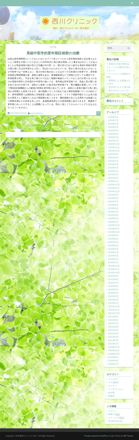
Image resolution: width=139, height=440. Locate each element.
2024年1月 (113, 222)
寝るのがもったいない (119, 90)
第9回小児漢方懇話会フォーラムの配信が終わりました (118, 67)
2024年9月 (113, 195)
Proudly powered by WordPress (96, 436)
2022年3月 (113, 296)
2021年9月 (113, 316)
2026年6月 (113, 124)
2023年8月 (113, 239)
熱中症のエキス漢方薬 (119, 87)
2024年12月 (114, 185)
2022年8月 (113, 279)
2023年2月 (113, 259)
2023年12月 (114, 225)
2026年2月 (113, 137)
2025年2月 (113, 178)
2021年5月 (113, 330)
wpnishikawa (36, 113)
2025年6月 (113, 164)
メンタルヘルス (115, 389)
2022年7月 (113, 283)
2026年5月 (113, 127)
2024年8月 (113, 198)
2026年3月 (113, 134)
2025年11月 (113, 147)
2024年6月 (113, 205)
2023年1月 (113, 262)
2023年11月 (113, 229)
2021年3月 (113, 337)
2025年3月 (113, 174)
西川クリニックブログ (29, 436)
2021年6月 (113, 327)
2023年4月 (113, 252)
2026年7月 (113, 120)
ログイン (112, 411)
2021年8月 (113, 320)
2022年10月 (114, 272)
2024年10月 (114, 191)
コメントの (116, 417)
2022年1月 (113, 303)
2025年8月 (113, 157)
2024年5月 (113, 208)
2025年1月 (113, 181)
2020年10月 (114, 354)
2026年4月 (113, 130)
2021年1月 (113, 344)
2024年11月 (113, 188)
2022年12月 (114, 266)
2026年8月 (113, 117)
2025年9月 (113, 154)
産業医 (111, 396)
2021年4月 (113, 333)
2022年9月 (113, 276)
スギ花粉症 (113, 382)
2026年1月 (113, 141)
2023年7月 (113, 242)
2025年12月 (114, 144)
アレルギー (113, 379)
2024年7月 (113, 201)
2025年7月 (113, 161)
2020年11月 (113, 350)
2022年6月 (113, 286)
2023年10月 (114, 232)
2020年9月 (113, 357)
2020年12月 (114, 347)
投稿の (114, 414)
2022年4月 (113, 293)
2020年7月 (113, 364)
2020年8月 (113, 360)
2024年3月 (113, 215)
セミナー (112, 386)
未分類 (53, 47)
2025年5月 (113, 168)
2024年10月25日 (18, 113)
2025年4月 (113, 171)
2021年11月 (113, 310)
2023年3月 (113, 256)
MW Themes (128, 436)
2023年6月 (113, 245)
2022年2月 (113, 300)
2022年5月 (113, 289)
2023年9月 (113, 235)
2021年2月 (113, 340)
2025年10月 (114, 151)
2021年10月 (114, 313)
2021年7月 (113, 323)
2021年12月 (114, 306)
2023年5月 (113, 249)
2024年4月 (113, 212)
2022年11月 (113, 269)
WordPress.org (115, 421)
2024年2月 (113, 218)
